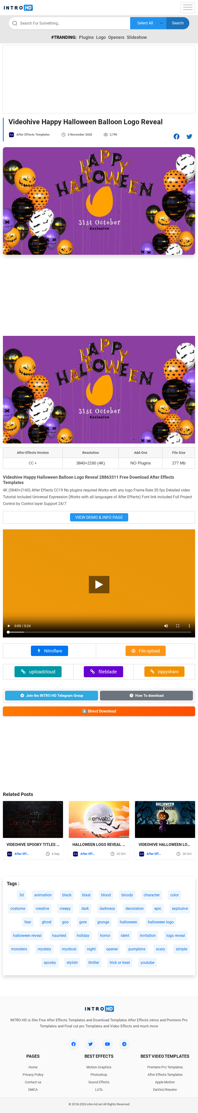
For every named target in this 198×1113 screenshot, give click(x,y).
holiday (83, 935)
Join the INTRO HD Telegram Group (54, 695)
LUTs (99, 1090)
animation (43, 895)
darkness (107, 908)
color (174, 895)
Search (178, 23)
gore (83, 922)
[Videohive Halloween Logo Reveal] (165, 819)
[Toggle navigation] (188, 7)
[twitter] (90, 1044)
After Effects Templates (33, 134)
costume (17, 908)
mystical (69, 949)
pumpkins (136, 949)
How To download (149, 695)
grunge (103, 922)
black (66, 895)
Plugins (86, 37)
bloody (127, 895)
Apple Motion (165, 1082)
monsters (19, 949)
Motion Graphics (98, 1067)
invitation (148, 935)
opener (112, 949)
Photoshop (99, 1075)
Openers (116, 37)
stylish (72, 962)
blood (106, 895)
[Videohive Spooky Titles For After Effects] (33, 819)
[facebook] (73, 1044)
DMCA (33, 1090)
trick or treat (120, 962)
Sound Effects (98, 1082)
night (91, 949)
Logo (101, 37)
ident (125, 935)
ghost (46, 922)
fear (27, 922)
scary (160, 949)
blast (86, 895)
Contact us (33, 1082)
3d (21, 895)
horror (105, 935)
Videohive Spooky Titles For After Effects (50, 844)
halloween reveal (27, 935)
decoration (135, 908)
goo (65, 922)
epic (157, 908)
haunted (59, 935)
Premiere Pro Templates (165, 1067)
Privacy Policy (33, 1075)
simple (181, 949)
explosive (180, 908)
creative (42, 908)
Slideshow (137, 37)
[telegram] (124, 1044)
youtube (147, 962)
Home (32, 1067)
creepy (65, 908)
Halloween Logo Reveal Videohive (106, 844)
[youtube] (107, 1044)
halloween (128, 922)
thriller (93, 962)
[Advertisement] (99, 79)
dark (85, 908)
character (152, 895)
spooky (50, 962)
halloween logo (161, 922)
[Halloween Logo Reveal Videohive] (99, 819)
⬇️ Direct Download (99, 711)
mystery (44, 949)
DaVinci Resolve (165, 1090)
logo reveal (175, 935)
